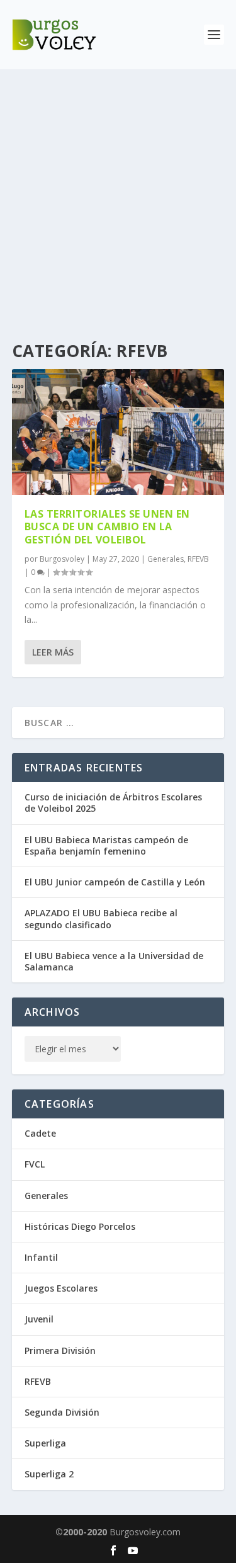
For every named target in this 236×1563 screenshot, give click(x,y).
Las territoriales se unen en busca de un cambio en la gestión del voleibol (107, 527)
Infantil (41, 1257)
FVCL (35, 1164)
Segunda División (62, 1412)
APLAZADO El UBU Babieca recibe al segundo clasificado (101, 918)
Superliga (45, 1443)
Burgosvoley (62, 559)
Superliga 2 (49, 1474)
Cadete (40, 1133)
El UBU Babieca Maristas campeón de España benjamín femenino (106, 845)
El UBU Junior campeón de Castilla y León (115, 882)
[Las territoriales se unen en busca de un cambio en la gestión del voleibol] (118, 432)
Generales (165, 559)
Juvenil (39, 1319)
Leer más (53, 652)
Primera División (60, 1350)
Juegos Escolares (61, 1288)
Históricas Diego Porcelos (80, 1226)
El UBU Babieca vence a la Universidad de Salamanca (114, 961)
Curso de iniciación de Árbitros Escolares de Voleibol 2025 (113, 802)
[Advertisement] (118, 194)
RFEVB (198, 559)
